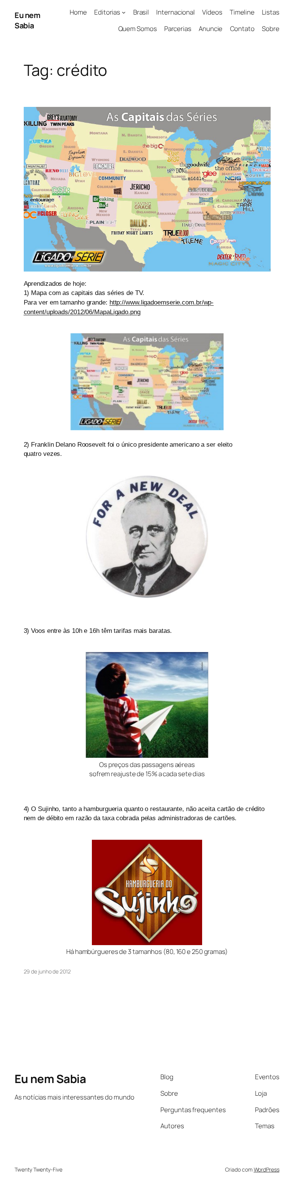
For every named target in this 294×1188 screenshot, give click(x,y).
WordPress (266, 1169)
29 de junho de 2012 (47, 971)
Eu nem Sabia (27, 20)
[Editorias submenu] (124, 12)
